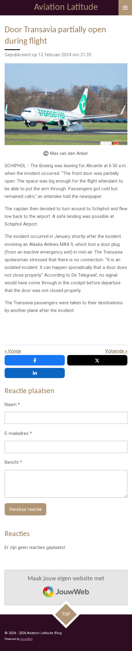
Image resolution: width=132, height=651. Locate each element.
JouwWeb (26, 639)
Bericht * (13, 462)
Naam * (12, 404)
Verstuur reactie (25, 509)
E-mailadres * (18, 433)
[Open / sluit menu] (125, 7)
